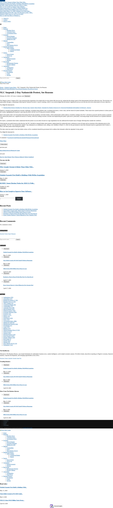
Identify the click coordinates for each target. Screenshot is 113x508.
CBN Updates (10, 48)
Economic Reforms (12, 38)
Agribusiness (10, 67)
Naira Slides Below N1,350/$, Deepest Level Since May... (15, 11)
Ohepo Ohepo (3, 141)
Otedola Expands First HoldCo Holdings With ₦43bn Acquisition (17, 3)
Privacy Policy (7, 21)
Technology (6, 57)
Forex (8, 43)
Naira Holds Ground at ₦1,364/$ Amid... (11, 493)
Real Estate (6, 61)
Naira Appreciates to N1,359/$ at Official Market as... (14, 8)
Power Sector (10, 54)
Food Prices (10, 69)
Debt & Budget (11, 36)
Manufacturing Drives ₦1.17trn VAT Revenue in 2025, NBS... (16, 12)
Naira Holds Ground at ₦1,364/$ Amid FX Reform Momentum (20, 210)
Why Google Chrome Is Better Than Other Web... (13, 2)
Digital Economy (11, 58)
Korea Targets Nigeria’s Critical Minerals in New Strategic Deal (20, 215)
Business (5, 29)
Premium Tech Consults (27, 427)
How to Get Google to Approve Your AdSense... (12, 6)
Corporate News (11, 32)
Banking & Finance (8, 46)
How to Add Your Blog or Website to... (10, 15)
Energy (5, 52)
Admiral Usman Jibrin (10, 87)
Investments (10, 72)
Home (5, 27)
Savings (9, 75)
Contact (5, 20)
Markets (5, 41)
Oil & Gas (9, 55)
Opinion (7, 333)
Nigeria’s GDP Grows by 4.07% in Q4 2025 (11, 14)
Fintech (12, 51)
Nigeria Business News (11, 330)
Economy (5, 35)
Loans (8, 73)
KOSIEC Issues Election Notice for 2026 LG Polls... (14, 5)
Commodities (10, 42)
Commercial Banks (15, 49)
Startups (9, 60)
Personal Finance (7, 70)
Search (18, 78)
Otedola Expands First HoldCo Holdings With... (13, 487)
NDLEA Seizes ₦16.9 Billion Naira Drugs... (12, 500)
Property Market (11, 64)
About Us (5, 18)
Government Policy (12, 33)
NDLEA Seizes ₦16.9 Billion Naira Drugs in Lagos (13, 9)
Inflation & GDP (11, 39)
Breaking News (11, 30)
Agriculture (6, 66)
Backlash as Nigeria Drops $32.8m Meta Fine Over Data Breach (20, 213)
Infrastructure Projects (12, 63)
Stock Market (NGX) (12, 45)
